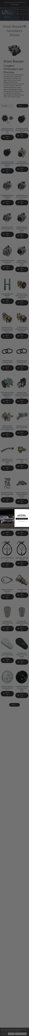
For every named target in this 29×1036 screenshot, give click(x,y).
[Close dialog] (28, 509)
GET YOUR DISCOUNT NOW (22, 518)
